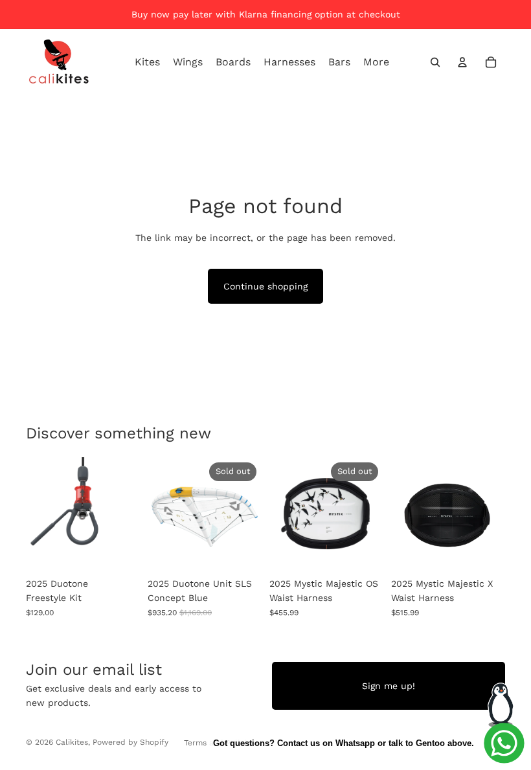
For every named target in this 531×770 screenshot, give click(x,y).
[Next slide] (247, 514)
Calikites (72, 742)
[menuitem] (376, 62)
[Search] (435, 62)
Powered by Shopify (130, 742)
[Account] (462, 62)
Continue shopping (265, 286)
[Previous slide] (162, 514)
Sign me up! (388, 686)
